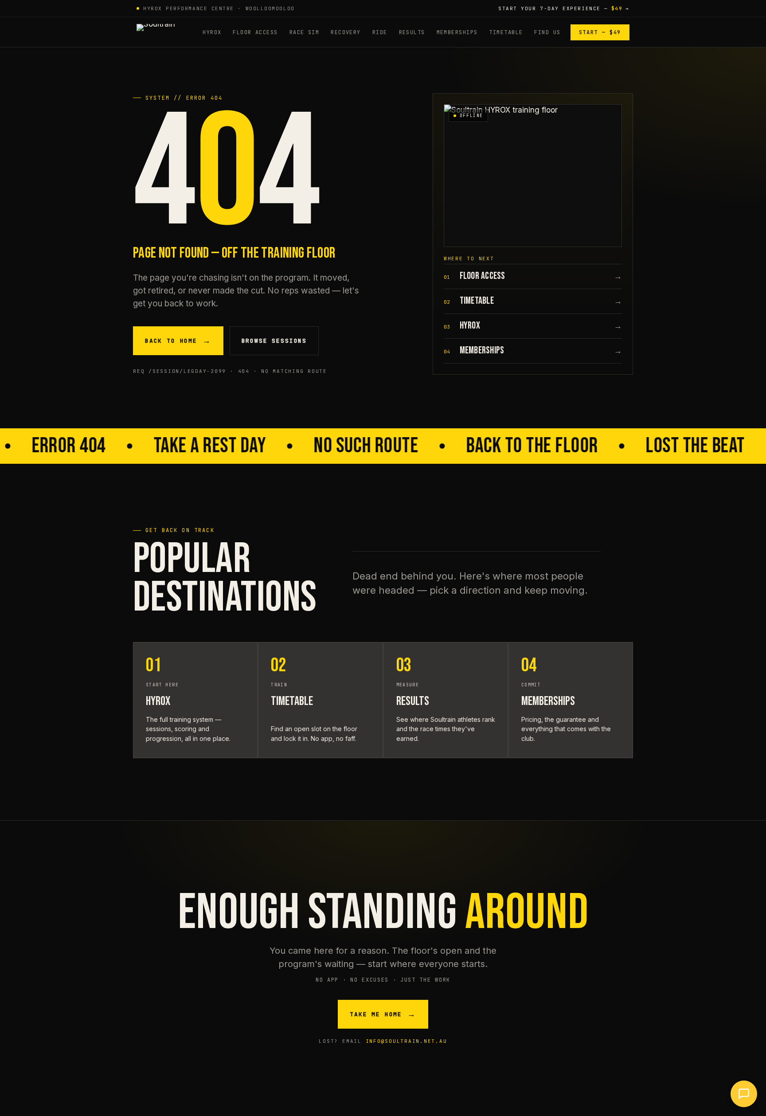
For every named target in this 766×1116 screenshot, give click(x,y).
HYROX (212, 32)
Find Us (547, 32)
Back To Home (178, 340)
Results (412, 32)
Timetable (506, 32)
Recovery (346, 32)
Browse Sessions (274, 341)
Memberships (457, 32)
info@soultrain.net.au (406, 1041)
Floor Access (255, 32)
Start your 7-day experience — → (563, 8)
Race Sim (304, 32)
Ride (379, 32)
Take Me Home (383, 1014)
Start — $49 (600, 32)
